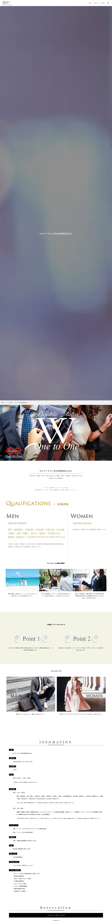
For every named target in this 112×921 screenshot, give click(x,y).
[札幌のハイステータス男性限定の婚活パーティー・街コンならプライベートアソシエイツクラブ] (6, 2)
